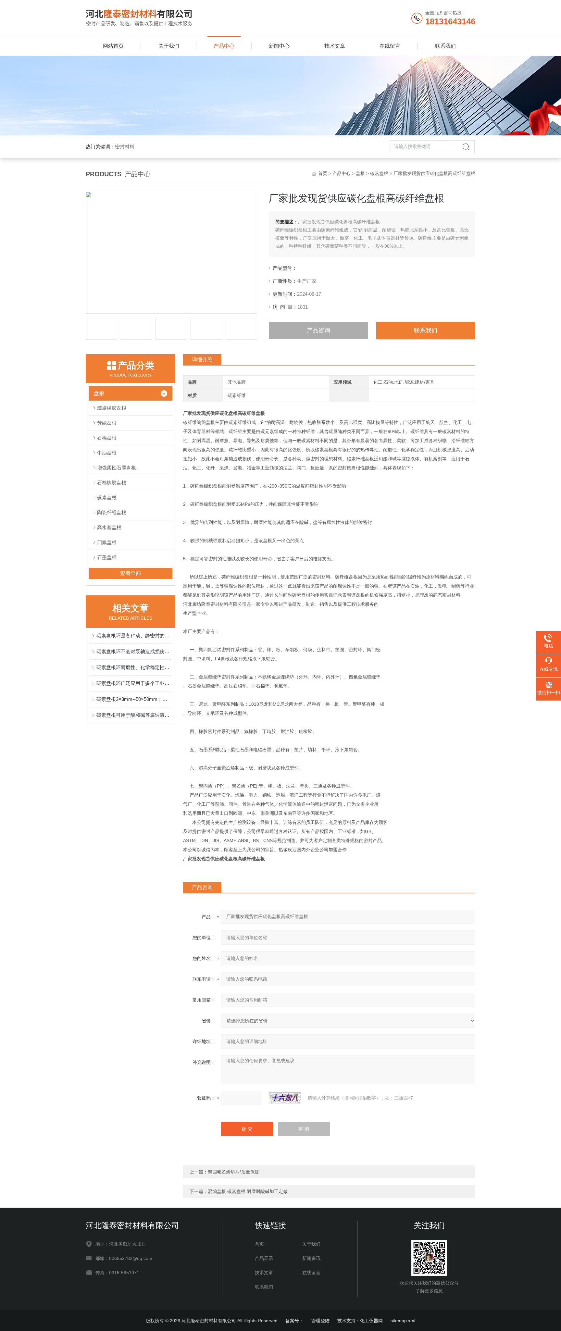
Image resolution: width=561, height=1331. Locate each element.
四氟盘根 (107, 542)
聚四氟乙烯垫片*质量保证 (233, 1172)
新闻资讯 (311, 1258)
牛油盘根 (107, 452)
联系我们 (445, 46)
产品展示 (264, 1258)
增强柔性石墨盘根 (116, 467)
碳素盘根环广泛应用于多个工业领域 (133, 683)
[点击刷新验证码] (285, 1097)
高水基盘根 (109, 527)
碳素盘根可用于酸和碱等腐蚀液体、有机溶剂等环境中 (133, 715)
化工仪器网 (371, 1320)
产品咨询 (318, 330)
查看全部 (130, 573)
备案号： (294, 1320)
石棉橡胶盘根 (111, 482)
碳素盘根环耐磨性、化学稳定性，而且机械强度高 (133, 667)
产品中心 (224, 46)
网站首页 (113, 46)
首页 (322, 173)
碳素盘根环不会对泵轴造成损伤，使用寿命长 (133, 651)
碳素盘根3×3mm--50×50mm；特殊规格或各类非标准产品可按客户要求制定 (133, 699)
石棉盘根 (107, 438)
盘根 (360, 173)
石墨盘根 (107, 557)
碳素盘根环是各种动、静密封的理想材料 (133, 635)
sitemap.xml (403, 1320)
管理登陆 (320, 1320)
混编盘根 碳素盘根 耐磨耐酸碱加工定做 (248, 1191)
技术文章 (334, 46)
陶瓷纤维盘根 (111, 512)
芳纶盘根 (107, 423)
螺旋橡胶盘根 (111, 408)
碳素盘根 (379, 173)
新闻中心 (279, 46)
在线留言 (390, 46)
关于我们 (168, 46)
